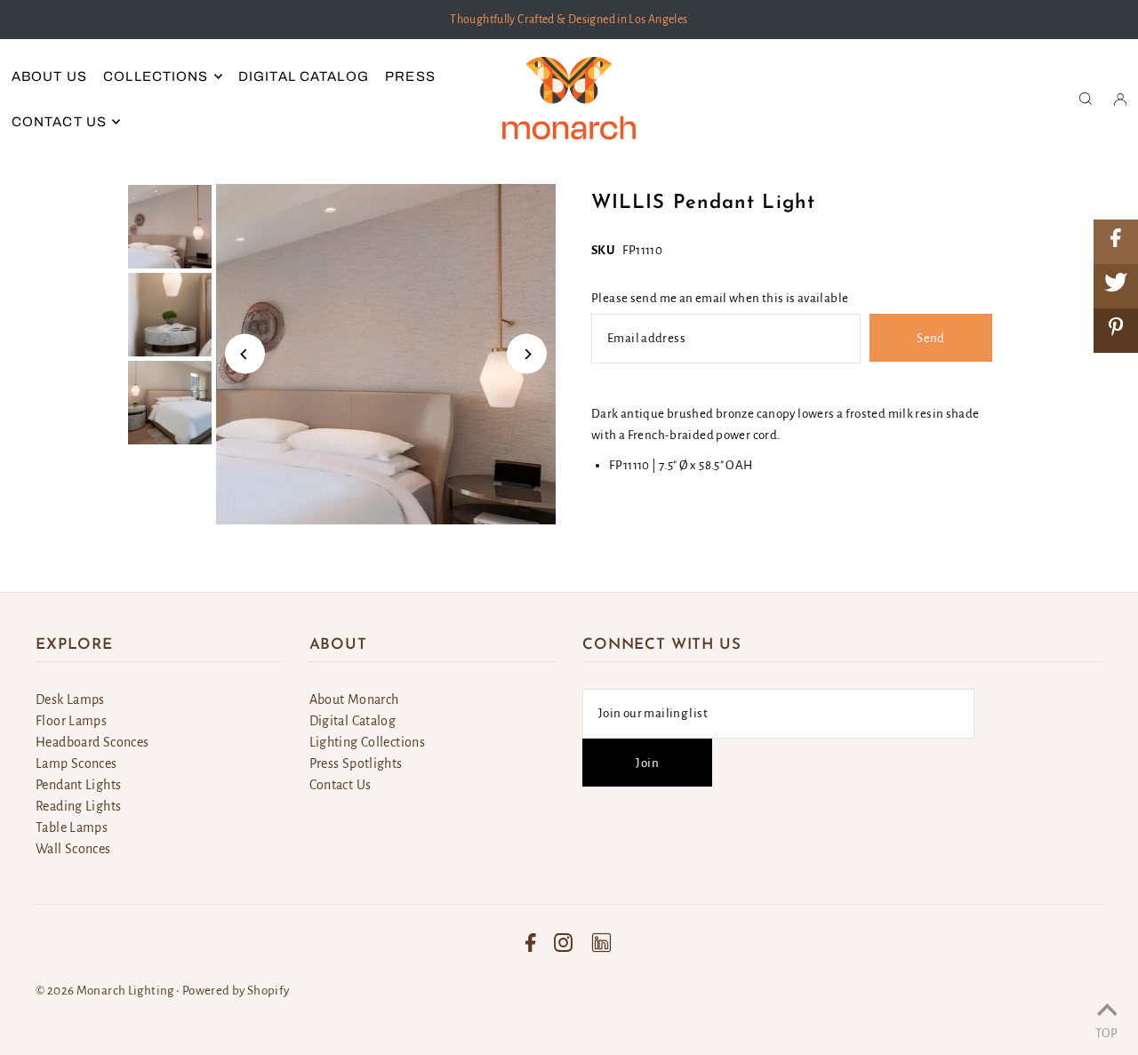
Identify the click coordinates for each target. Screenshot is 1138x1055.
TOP (1106, 1032)
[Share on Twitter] (1116, 286)
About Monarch (354, 699)
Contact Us (340, 785)
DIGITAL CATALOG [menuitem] (303, 76)
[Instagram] (563, 942)
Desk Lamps (70, 699)
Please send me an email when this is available (719, 298)
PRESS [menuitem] (410, 76)
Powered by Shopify (236, 990)
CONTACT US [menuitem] (59, 122)
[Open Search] (1085, 99)
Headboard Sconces (92, 742)
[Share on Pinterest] (1116, 330)
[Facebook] (530, 942)
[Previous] (245, 354)
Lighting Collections (367, 742)
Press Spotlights (356, 763)
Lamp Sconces (76, 763)
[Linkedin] (601, 942)
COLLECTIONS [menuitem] (155, 76)
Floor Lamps (71, 721)
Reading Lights (78, 806)
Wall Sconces (73, 849)
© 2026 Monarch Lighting (105, 990)
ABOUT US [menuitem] (49, 76)
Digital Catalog (353, 721)
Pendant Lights (78, 785)
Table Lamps (72, 827)
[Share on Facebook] (1116, 242)
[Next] (527, 354)
